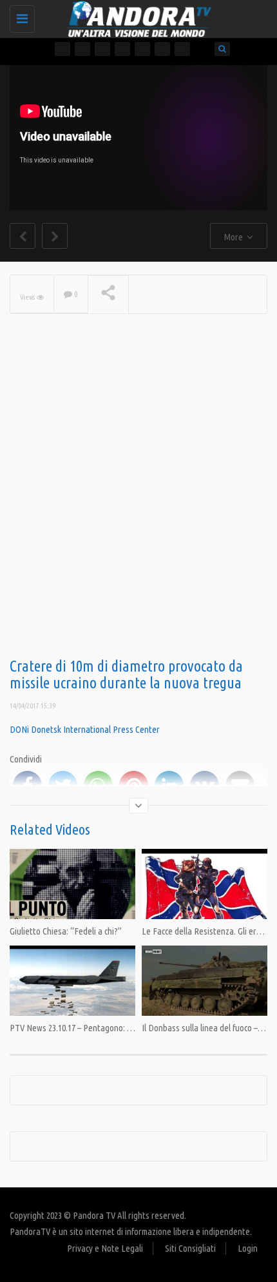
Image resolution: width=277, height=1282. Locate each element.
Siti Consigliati (190, 1248)
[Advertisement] (138, 506)
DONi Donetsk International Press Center (85, 729)
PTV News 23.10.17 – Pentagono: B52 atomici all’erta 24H (110, 1027)
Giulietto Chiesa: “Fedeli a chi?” (66, 931)
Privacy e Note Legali (105, 1248)
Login (248, 1248)
